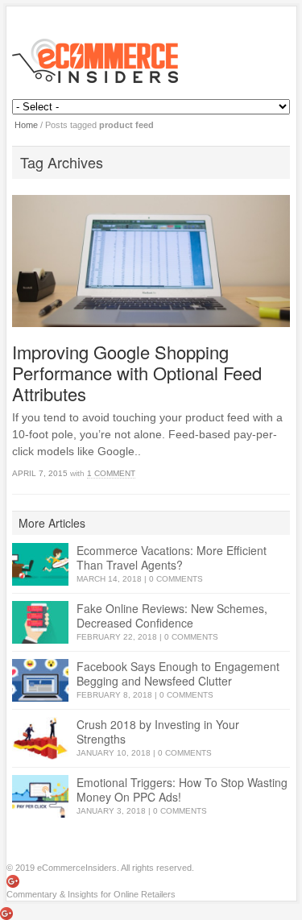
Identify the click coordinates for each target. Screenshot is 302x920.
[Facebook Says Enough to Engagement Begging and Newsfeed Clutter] (40, 680)
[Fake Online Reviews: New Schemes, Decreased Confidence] (40, 622)
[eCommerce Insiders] (151, 61)
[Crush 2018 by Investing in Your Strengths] (40, 738)
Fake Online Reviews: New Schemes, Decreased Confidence (172, 615)
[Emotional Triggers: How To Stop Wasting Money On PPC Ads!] (40, 796)
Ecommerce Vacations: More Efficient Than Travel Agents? (172, 557)
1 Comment (111, 473)
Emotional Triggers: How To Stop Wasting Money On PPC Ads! (182, 789)
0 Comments (176, 578)
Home (26, 125)
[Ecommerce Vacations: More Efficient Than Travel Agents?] (40, 564)
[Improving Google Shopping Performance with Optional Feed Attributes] (151, 261)
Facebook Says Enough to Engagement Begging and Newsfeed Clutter (178, 673)
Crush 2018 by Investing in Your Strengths (158, 731)
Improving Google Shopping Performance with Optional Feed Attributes (137, 372)
